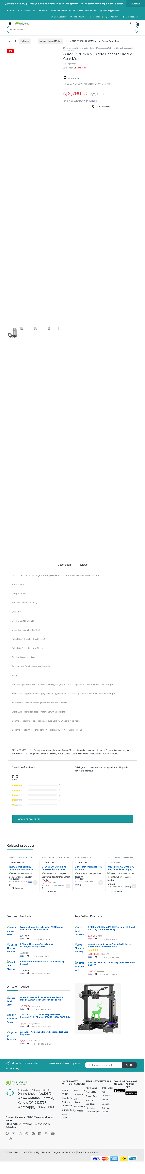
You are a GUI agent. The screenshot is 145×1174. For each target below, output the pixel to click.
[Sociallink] (7, 1133)
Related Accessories (98, 48)
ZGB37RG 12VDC (110, 753)
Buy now (19, 888)
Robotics (25, 41)
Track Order (107, 1088)
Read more (100, 882)
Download (78, 1110)
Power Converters (56, 857)
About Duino (91, 1088)
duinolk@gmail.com (111, 10)
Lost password (132, 17)
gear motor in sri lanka (46, 753)
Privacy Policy (92, 1096)
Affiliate (105, 1099)
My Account (113, 17)
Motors (66, 48)
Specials (106, 1104)
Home (9, 41)
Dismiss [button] (135, 3)
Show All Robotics (70, 50)
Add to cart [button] (35, 882)
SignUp (129, 1065)
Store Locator (60, 17)
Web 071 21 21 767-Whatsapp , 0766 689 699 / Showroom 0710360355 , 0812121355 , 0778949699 (53, 10)
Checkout (78, 1094)
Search (134, 29)
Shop (98, 17)
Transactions (80, 1106)
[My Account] (130, 23)
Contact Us (91, 1092)
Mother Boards (80, 857)
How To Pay (67, 1098)
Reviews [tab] (83, 564)
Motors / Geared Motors (51, 41)
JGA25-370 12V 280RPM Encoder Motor (75, 753)
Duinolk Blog (68, 1110)
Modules (12, 857)
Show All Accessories (125, 48)
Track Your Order (80, 17)
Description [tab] (64, 564)
